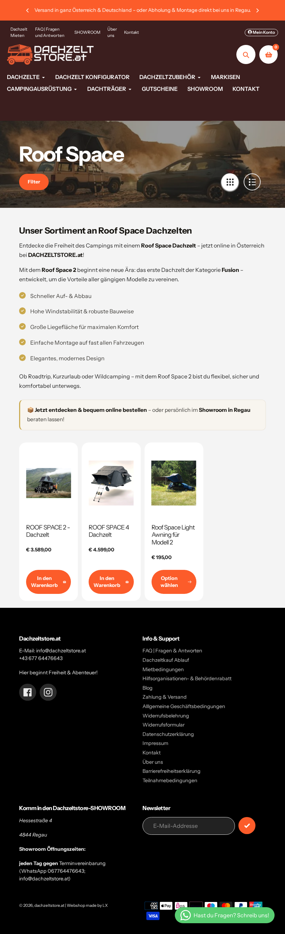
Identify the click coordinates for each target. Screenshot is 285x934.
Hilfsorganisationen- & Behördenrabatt (186, 678)
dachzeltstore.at (49, 905)
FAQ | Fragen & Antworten (172, 650)
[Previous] (27, 10)
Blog (147, 688)
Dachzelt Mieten (18, 32)
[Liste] (252, 181)
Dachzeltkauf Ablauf (165, 660)
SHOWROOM (87, 32)
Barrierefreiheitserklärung (171, 771)
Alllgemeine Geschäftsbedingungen (183, 706)
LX (105, 905)
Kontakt (131, 32)
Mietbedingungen (163, 669)
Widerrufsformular (163, 725)
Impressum (155, 743)
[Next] (257, 10)
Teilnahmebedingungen (169, 780)
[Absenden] (246, 825)
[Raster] (229, 181)
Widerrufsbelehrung (165, 716)
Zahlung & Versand (164, 697)
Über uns (112, 32)
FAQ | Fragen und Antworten (49, 32)
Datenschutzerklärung (168, 734)
